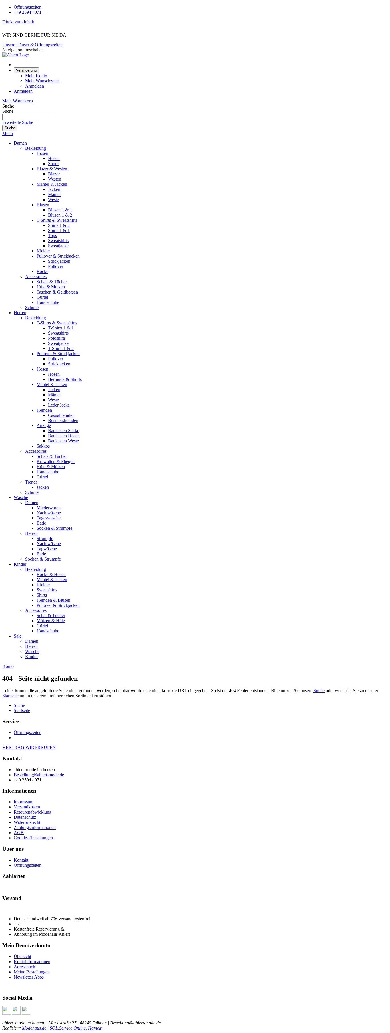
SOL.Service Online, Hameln (76, 1028)
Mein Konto (36, 75)
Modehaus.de (34, 1028)
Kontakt (21, 860)
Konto (8, 666)
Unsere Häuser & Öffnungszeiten (32, 44)
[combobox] (28, 117)
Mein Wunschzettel (42, 80)
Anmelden (34, 86)
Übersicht (22, 956)
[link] (26, 70)
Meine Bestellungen (32, 971)
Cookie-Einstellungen (33, 837)
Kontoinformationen (32, 961)
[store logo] (15, 54)
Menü (7, 133)
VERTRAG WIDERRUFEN (29, 747)
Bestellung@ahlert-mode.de (39, 774)
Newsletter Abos (29, 977)
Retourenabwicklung (32, 812)
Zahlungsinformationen (35, 827)
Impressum (23, 801)
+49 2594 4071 (27, 12)
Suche (319, 690)
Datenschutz (25, 817)
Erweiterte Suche (17, 122)
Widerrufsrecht (27, 822)
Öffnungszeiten (27, 7)
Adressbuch (24, 966)
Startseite (10, 695)
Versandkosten (27, 806)
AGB (19, 832)
